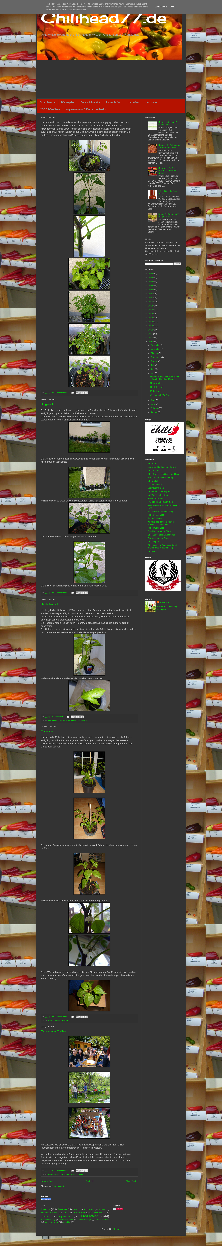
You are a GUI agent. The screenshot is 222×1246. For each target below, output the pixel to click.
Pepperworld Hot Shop (158, 538)
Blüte (50, 1020)
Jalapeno (57, 1020)
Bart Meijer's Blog (156, 488)
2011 (150, 334)
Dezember (156, 345)
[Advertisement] (111, 79)
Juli (152, 365)
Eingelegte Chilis (49, 1213)
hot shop (54, 1222)
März (153, 404)
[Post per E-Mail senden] (72, 393)
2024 (150, 282)
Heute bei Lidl (49, 604)
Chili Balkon (153, 471)
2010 (150, 338)
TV (46, 1222)
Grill (65, 1213)
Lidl (49, 720)
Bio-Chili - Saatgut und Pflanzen (162, 467)
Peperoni (66, 720)
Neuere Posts (47, 1181)
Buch (76, 1209)
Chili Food (89, 1209)
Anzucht (45, 1209)
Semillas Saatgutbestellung (160, 477)
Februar (154, 408)
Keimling (98, 1212)
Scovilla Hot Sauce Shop (159, 531)
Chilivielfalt (153, 481)
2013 (150, 326)
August (154, 361)
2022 (150, 290)
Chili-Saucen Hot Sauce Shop (161, 535)
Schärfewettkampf (84, 1220)
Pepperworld (64, 1216)
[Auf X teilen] (82, 392)
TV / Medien (50, 109)
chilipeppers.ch (155, 484)
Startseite (47, 102)
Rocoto (65, 1020)
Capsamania (53, 1174)
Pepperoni (75, 720)
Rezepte (67, 102)
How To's (113, 102)
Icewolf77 (164, 602)
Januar (154, 412)
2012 (150, 330)
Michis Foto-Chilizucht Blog (160, 511)
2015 (150, 318)
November (156, 349)
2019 (150, 302)
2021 (150, 294)
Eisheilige (47, 731)
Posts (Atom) (58, 1186)
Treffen (80, 1174)
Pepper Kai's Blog (156, 515)
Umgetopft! (47, 404)
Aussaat (62, 1209)
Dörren (102, 1210)
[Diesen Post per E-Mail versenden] (77, 392)
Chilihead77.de (103, 17)
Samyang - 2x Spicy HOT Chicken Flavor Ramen (167, 170)
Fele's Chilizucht (155, 498)
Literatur (132, 102)
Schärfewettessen (66, 1220)
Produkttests (90, 102)
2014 (150, 322)
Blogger (116, 1229)
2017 (150, 310)
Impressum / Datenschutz (86, 109)
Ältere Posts (131, 1181)
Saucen (73, 1174)
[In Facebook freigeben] (84, 392)
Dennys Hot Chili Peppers (160, 491)
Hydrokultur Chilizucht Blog (160, 502)
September (156, 357)
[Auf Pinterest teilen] (87, 392)
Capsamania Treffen (53, 1031)
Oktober (154, 353)
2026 (150, 274)
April (153, 400)
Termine (151, 102)
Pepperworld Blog (156, 528)
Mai (153, 373)
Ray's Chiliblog (155, 518)
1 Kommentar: (58, 717)
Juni (153, 369)
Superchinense (102, 1219)
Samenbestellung (48, 1220)
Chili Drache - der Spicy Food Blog (163, 474)
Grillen (66, 1174)
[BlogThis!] (79, 392)
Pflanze (84, 720)
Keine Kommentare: (60, 393)
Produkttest (89, 1216)
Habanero (79, 1212)
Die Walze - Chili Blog (158, 495)
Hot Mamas (153, 551)
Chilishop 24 (153, 542)
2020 (150, 298)
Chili (61, 1174)
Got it (173, 7)
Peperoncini (57, 720)
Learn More (161, 7)
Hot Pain (152, 463)
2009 (150, 342)
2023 (150, 286)
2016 (150, 314)
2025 (150, 278)
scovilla (66, 1222)
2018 (150, 306)
